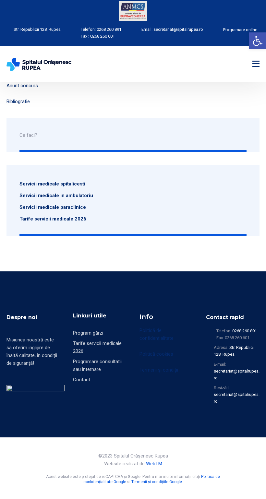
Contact (81, 380)
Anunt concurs (22, 86)
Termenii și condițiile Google (156, 482)
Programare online (240, 29)
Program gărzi (88, 333)
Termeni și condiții (158, 370)
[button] (257, 40)
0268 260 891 (109, 29)
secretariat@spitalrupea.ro (178, 29)
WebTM (154, 464)
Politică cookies (156, 354)
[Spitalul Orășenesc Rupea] (38, 64)
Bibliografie (18, 101)
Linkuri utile (89, 316)
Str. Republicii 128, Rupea (37, 29)
